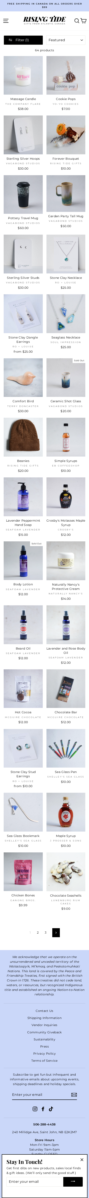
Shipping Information (44, 1018)
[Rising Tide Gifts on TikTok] (51, 1108)
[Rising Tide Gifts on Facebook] (43, 1108)
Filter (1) (22, 40)
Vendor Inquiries (44, 1025)
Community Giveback (44, 1032)
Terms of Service (44, 1060)
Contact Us (44, 1011)
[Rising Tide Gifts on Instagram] (35, 1108)
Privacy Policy (44, 1053)
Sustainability (44, 1039)
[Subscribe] (74, 1094)
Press (44, 1046)
